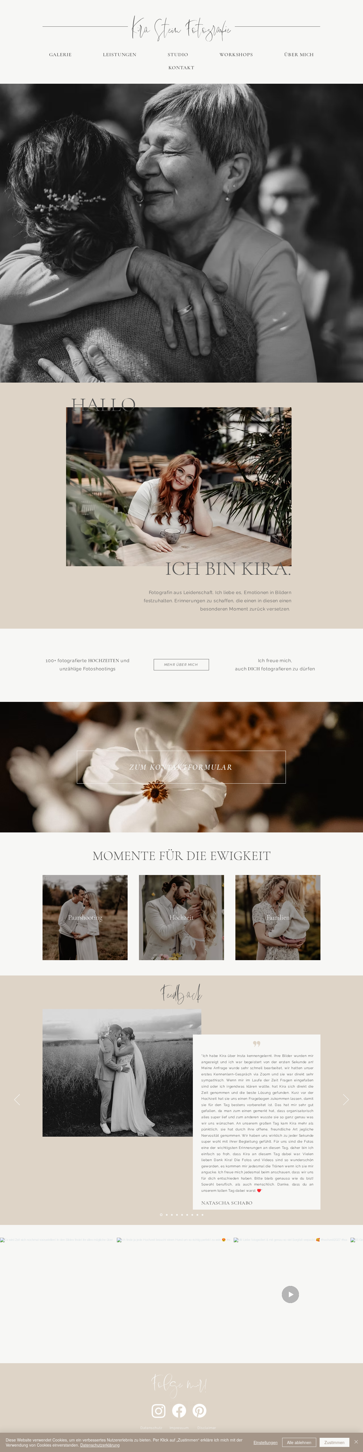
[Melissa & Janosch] (197, 1215)
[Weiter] (346, 1100)
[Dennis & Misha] (192, 1215)
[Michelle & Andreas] (166, 1215)
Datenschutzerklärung (100, 1445)
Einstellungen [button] (266, 1442)
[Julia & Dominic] (187, 1215)
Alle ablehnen (299, 1442)
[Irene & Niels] (172, 1215)
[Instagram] (158, 1410)
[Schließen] (356, 1442)
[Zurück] (17, 1100)
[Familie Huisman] (182, 1215)
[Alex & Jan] (202, 1215)
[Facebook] (179, 1410)
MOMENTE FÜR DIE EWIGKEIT (181, 856)
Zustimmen (334, 1442)
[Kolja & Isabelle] (177, 1215)
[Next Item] (351, 1294)
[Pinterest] (199, 1410)
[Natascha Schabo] (161, 1215)
